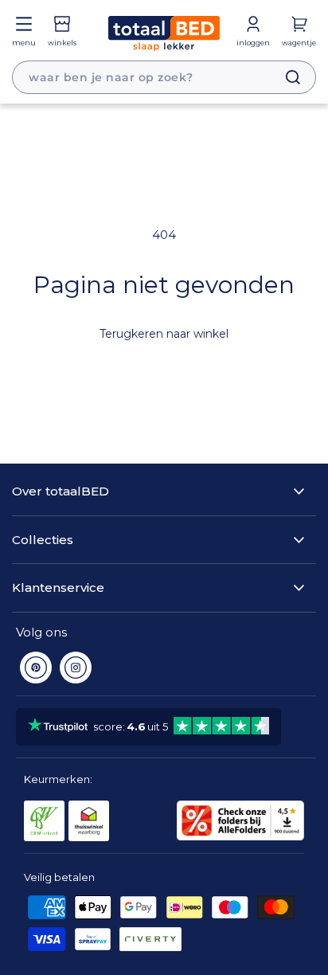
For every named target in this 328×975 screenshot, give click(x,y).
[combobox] (164, 77)
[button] (24, 32)
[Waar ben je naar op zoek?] (285, 77)
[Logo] (164, 33)
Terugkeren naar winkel (164, 334)
